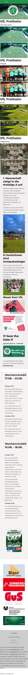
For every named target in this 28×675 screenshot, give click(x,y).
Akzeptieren (6, 671)
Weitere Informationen (7, 673)
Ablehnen (17, 671)
